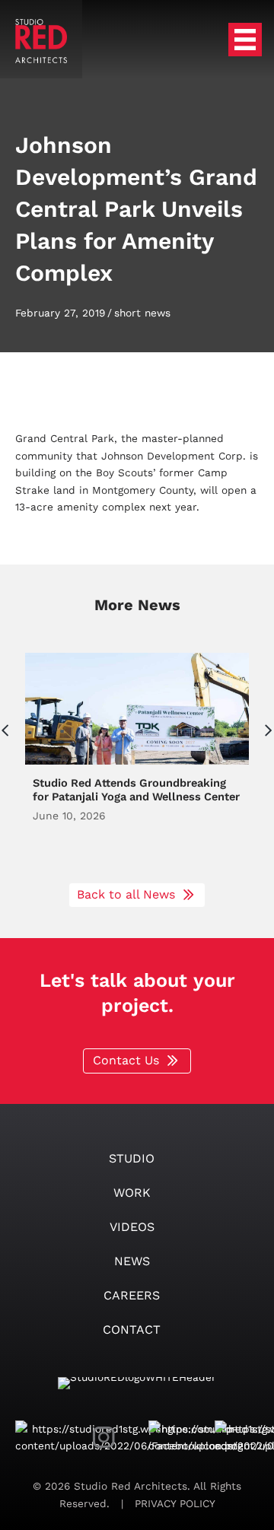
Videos (132, 1227)
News (132, 1261)
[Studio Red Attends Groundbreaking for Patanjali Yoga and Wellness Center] (137, 760)
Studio (132, 1158)
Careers (132, 1295)
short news (142, 313)
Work (132, 1192)
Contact (132, 1329)
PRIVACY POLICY (173, 1503)
